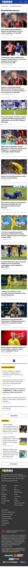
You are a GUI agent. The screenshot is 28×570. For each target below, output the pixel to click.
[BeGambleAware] (10, 562)
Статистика (17, 496)
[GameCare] (21, 562)
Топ (15, 487)
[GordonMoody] (18, 555)
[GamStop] (14, 559)
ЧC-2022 (3, 496)
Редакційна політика (6, 518)
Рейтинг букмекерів (19, 503)
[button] (20, 2)
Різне (15, 498)
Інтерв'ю (3, 487)
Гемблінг (16, 500)
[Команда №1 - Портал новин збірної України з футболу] (6, 2)
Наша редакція (5, 523)
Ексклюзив (4, 490)
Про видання (4, 510)
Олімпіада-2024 (5, 500)
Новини (16, 485)
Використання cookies (7, 514)
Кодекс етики (4, 520)
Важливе (16, 490)
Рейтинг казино (18, 505)
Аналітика (4, 485)
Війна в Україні (18, 492)
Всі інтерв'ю (14, 464)
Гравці (3, 503)
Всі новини (14, 415)
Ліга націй (4, 498)
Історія (16, 494)
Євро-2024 (4, 494)
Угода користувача (6, 516)
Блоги (2, 492)
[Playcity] (9, 555)
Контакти (3, 525)
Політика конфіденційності (8, 512)
